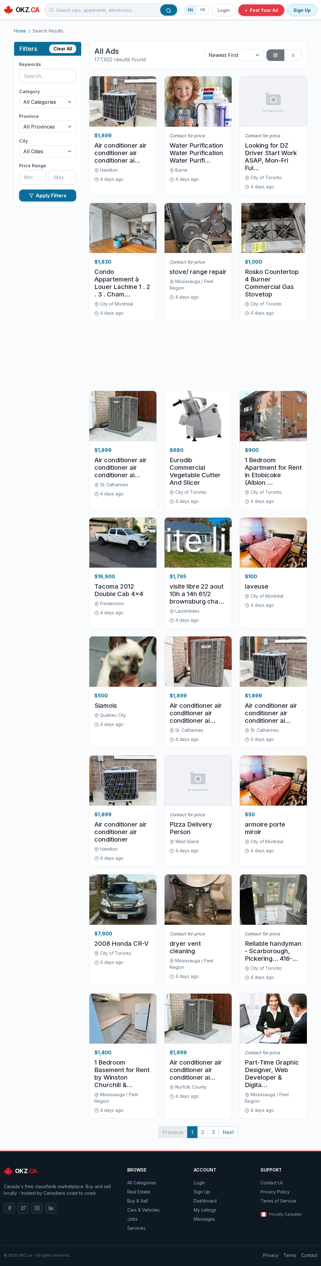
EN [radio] (190, 10)
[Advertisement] (198, 356)
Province (29, 116)
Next (228, 1132)
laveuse (256, 586)
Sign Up (302, 10)
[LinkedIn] (50, 1208)
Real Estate (138, 1191)
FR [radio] (202, 10)
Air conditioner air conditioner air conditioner (120, 832)
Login (224, 10)
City (23, 141)
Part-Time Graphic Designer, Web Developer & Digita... (272, 1074)
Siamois (105, 705)
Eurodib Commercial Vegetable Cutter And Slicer (195, 471)
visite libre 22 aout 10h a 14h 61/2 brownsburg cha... (197, 594)
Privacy (270, 1255)
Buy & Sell (137, 1200)
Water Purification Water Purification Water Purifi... (196, 153)
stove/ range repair (198, 272)
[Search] (168, 9)
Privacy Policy (275, 1191)
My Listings (205, 1210)
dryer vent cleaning (185, 947)
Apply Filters (51, 195)
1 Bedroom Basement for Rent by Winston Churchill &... (122, 1074)
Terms (289, 1255)
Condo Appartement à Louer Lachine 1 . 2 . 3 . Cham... (122, 283)
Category (29, 91)
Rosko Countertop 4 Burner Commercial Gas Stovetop (272, 283)
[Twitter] (23, 1208)
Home (20, 30)
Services (136, 1228)
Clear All (62, 48)
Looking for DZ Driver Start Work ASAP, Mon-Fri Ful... (271, 157)
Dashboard (205, 1200)
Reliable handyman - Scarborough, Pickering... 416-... (273, 951)
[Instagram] (37, 1208)
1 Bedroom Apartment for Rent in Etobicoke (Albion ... (273, 471)
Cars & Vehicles (143, 1210)
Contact (309, 1255)
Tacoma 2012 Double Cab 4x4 (118, 590)
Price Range (32, 165)
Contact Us (271, 1182)
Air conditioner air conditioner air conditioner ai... (120, 153)
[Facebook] (9, 1208)
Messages (204, 1219)
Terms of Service (278, 1200)
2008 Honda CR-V (121, 943)
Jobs (132, 1219)
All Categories (141, 1182)
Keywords (30, 64)
